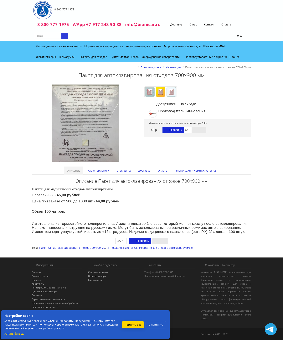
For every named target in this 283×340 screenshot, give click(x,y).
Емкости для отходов (94, 57)
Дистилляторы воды (125, 57)
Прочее (234, 57)
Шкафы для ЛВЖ (214, 46)
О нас (193, 24)
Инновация (114, 248)
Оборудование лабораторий (161, 57)
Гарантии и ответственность (48, 299)
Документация (40, 276)
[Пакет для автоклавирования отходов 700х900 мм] (85, 123)
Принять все (133, 324)
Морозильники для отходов (182, 46)
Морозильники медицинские (103, 46)
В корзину (175, 130)
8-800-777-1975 (64, 9)
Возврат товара (97, 276)
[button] (237, 35)
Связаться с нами (98, 272)
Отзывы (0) (123, 170)
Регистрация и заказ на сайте (49, 287)
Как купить (38, 283)
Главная (36, 272)
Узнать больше (14, 333)
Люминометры (46, 57)
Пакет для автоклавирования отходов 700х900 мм (72, 248)
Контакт (208, 24)
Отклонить (155, 324)
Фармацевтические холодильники (59, 46)
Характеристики (98, 170)
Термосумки (67, 57)
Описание (73, 170)
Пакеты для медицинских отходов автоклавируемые (158, 248)
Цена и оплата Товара (44, 291)
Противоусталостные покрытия (206, 57)
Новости (36, 280)
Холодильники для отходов (143, 46)
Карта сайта (95, 280)
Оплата (226, 24)
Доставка (176, 24)
